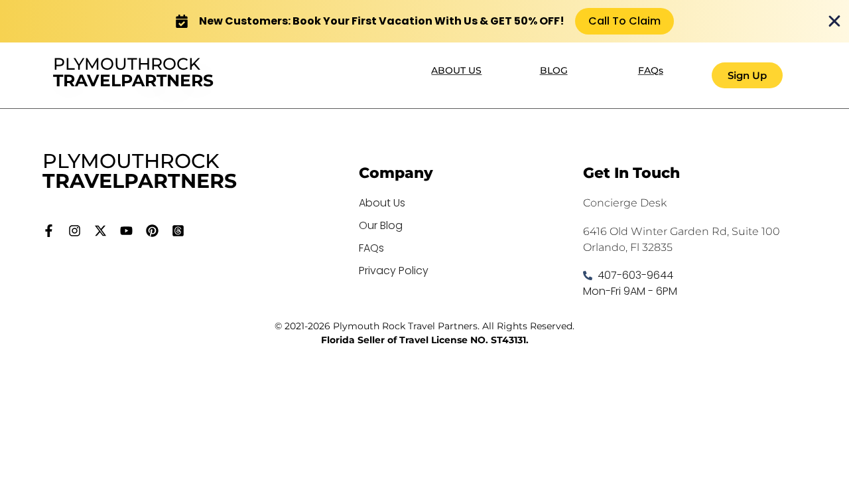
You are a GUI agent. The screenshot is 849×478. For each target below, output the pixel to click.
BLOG (554, 70)
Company (396, 173)
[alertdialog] (424, 21)
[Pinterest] (152, 230)
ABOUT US (456, 70)
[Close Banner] (834, 21)
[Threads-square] (178, 230)
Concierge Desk (625, 203)
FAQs (650, 70)
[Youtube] (126, 230)
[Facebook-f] (48, 230)
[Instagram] (74, 230)
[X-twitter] (100, 230)
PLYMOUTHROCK (133, 72)
